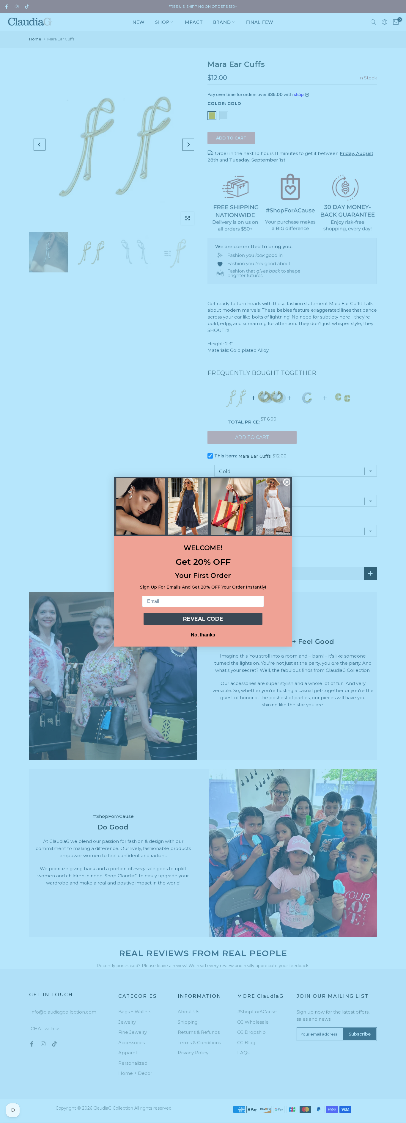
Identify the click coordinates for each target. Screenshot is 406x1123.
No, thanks (203, 634)
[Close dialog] (287, 482)
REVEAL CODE (203, 619)
